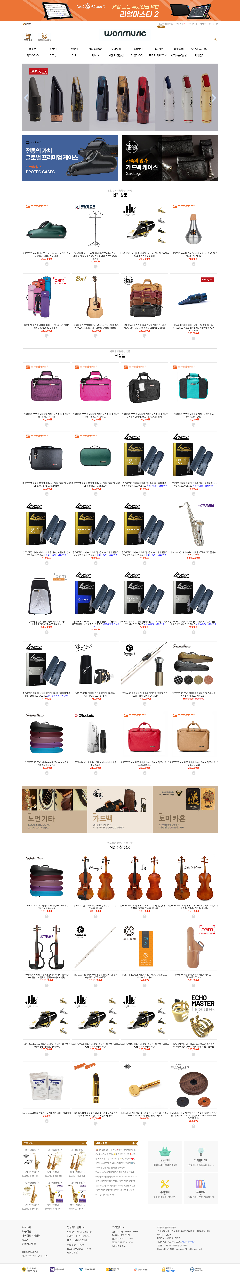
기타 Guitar (95, 49)
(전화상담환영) (54, 1183)
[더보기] (83, 1143)
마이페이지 (192, 24)
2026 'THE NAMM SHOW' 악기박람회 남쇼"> (115, 1190)
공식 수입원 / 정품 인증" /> (144, 480)
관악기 (53, 49)
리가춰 (53, 55)
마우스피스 (32, 55)
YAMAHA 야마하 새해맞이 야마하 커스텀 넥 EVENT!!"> (117, 1186)
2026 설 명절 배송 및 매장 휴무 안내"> (111, 1168)
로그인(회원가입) (166, 24)
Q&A (25, 1239)
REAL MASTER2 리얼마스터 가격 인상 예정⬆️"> (115, 1163)
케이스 (95, 55)
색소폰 (32, 49)
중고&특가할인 (199, 49)
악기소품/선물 (179, 55)
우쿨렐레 (116, 49)
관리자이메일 (29, 1243)
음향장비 (179, 49)
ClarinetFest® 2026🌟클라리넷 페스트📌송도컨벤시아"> (117, 1154)
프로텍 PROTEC (158, 55)
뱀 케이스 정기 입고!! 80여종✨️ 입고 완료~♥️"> (115, 1159)
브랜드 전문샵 (116, 55)
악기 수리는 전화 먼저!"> (105, 1195)
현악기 (74, 49)
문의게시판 (213, 24)
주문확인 (203, 24)
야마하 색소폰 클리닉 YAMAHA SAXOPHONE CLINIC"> (117, 1177)
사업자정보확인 (188, 1242)
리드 (74, 55)
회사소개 (26, 1227)
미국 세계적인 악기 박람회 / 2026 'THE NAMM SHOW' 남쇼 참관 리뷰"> (117, 1181)
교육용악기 (137, 49)
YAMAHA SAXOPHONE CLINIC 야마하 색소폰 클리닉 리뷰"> (117, 1172)
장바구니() (180, 24)
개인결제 (200, 55)
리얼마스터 (137, 55)
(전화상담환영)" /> (193, 549)
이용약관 (26, 1231)
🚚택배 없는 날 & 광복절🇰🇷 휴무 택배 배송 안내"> (116, 1150)
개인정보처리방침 (31, 1235)
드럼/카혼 (157, 49)
